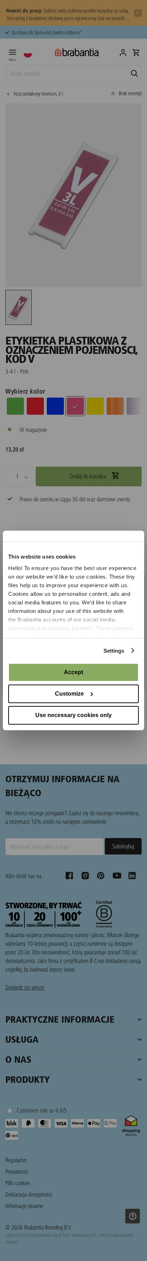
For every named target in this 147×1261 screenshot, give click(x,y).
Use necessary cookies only (73, 715)
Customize (69, 694)
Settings (114, 651)
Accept (73, 672)
